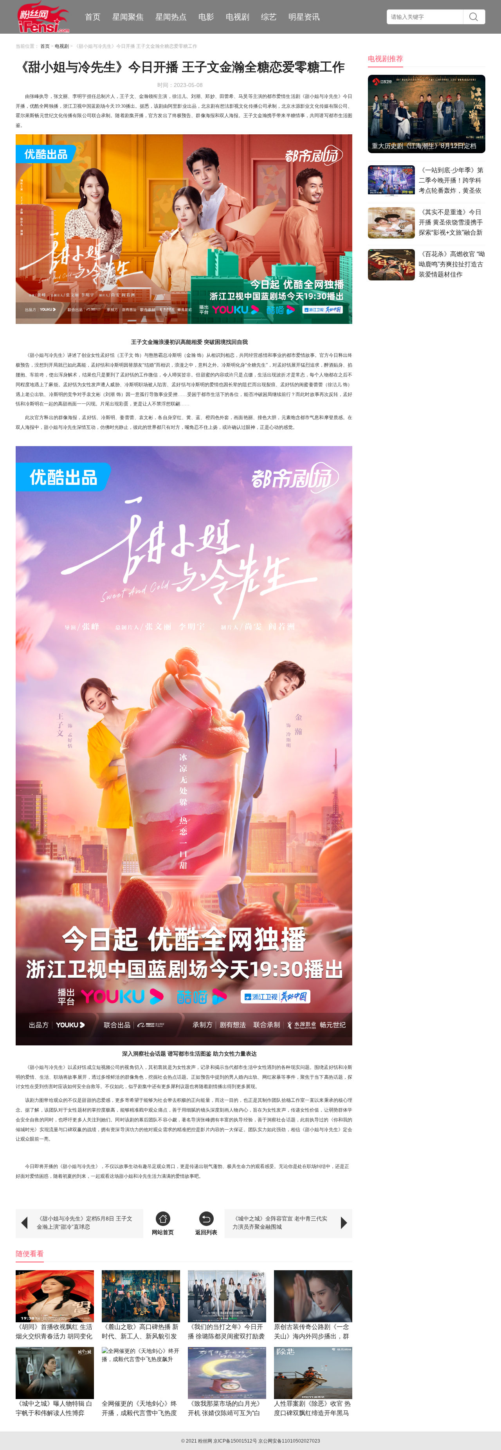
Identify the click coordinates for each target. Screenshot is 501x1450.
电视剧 (237, 17)
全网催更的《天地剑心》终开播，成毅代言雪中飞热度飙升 (139, 1413)
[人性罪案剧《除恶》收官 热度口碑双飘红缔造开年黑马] (313, 1373)
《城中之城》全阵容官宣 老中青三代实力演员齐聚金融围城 (279, 1222)
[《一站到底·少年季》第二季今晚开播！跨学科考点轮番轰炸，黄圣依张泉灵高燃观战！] (391, 182)
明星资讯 (304, 17)
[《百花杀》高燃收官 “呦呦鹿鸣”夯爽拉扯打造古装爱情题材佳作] (391, 266)
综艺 (269, 17)
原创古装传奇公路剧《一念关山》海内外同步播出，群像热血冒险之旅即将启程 (311, 1336)
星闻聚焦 (128, 17)
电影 (206, 17)
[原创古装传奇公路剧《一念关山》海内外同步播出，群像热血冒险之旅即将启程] (313, 1296)
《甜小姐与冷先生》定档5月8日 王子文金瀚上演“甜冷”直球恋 (84, 1222)
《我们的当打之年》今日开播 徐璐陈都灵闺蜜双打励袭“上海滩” (226, 1336)
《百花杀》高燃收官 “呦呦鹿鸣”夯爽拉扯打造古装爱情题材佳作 (452, 264)
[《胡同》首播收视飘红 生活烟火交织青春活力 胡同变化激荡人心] (55, 1296)
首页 (93, 17)
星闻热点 (171, 17)
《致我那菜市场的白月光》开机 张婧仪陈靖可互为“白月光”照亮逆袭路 (225, 1413)
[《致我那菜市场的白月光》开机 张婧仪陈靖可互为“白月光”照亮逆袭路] (227, 1373)
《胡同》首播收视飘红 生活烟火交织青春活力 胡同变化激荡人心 (54, 1336)
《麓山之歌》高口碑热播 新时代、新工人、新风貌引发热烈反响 (140, 1336)
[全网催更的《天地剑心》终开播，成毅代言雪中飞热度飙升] (141, 1373)
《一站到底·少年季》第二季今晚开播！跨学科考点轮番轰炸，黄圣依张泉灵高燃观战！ (451, 182)
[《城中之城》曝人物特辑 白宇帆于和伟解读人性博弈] (55, 1373)
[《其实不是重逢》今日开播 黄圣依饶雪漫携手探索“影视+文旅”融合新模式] (391, 224)
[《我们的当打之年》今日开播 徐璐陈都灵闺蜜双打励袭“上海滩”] (227, 1296)
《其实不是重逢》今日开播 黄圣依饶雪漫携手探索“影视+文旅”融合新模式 (451, 224)
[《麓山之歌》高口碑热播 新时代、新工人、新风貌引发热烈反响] (141, 1296)
